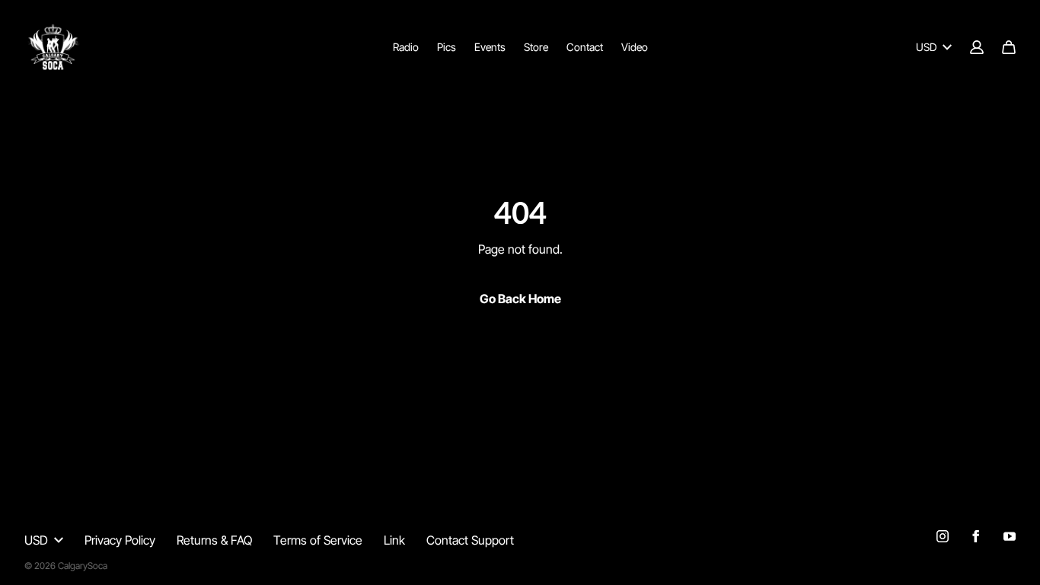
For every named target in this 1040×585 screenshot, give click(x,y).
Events (490, 46)
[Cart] (1009, 47)
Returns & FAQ (214, 540)
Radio (406, 46)
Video (634, 46)
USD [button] (926, 46)
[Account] (977, 47)
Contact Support (470, 540)
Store (536, 46)
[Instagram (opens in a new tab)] (942, 536)
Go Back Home (520, 298)
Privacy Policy (120, 540)
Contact (584, 46)
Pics (446, 46)
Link (394, 540)
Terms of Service (317, 540)
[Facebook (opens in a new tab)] (976, 536)
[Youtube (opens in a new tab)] (1009, 536)
